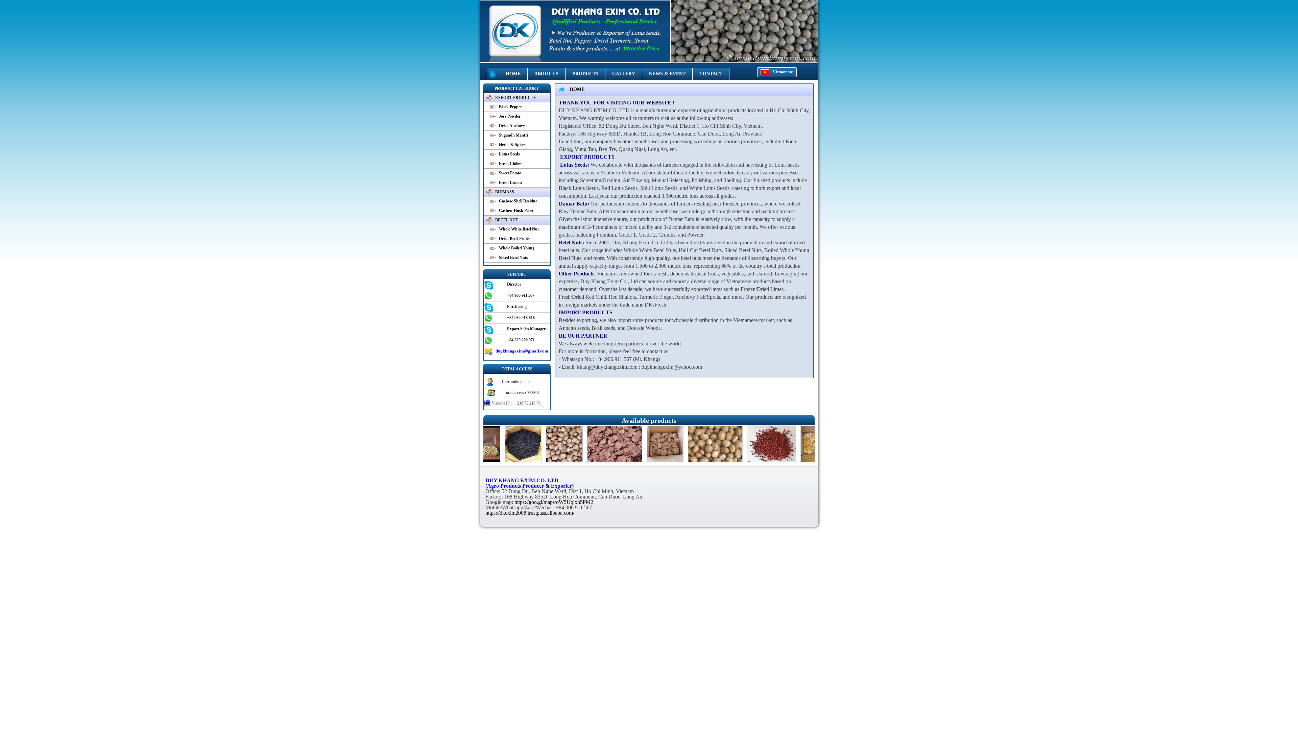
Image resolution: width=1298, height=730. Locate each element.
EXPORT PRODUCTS (515, 97)
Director (514, 284)
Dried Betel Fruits (514, 238)
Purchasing (517, 306)
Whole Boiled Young (516, 248)
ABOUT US (546, 73)
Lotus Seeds (509, 154)
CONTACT (710, 73)
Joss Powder (510, 116)
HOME (513, 73)
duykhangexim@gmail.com (522, 351)
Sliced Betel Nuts (513, 257)
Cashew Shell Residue (518, 201)
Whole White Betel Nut (519, 229)
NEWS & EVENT (667, 73)
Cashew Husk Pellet (516, 210)
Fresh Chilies (510, 163)
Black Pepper (510, 106)
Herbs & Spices (512, 144)
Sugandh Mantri (513, 135)
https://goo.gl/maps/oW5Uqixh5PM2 (553, 502)
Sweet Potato (510, 173)
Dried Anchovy (512, 125)
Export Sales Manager (526, 328)
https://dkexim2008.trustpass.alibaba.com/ (529, 513)
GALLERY (623, 73)
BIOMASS (504, 192)
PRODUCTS (585, 73)
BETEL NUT (506, 220)
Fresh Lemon (510, 182)
